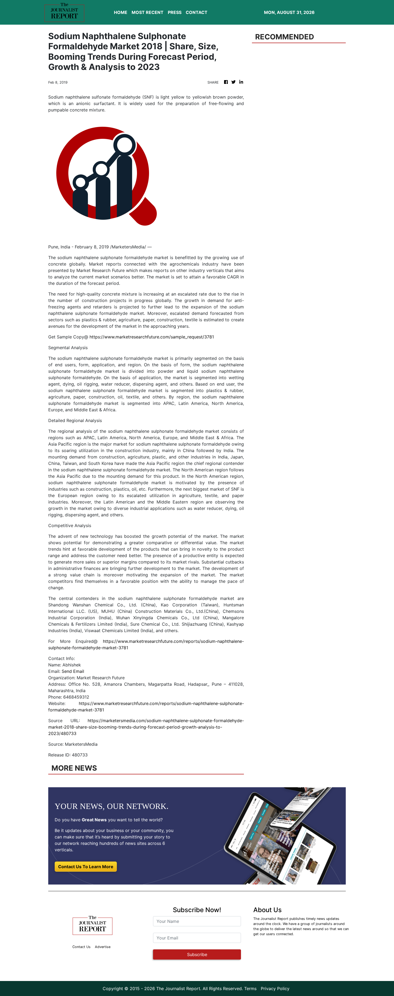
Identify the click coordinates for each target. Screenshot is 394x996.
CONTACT (196, 12)
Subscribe (197, 954)
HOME (120, 12)
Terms (250, 988)
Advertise (102, 947)
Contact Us (81, 947)
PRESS (174, 12)
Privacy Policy (275, 988)
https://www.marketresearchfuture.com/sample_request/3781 (152, 337)
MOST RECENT (147, 12)
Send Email (73, 671)
